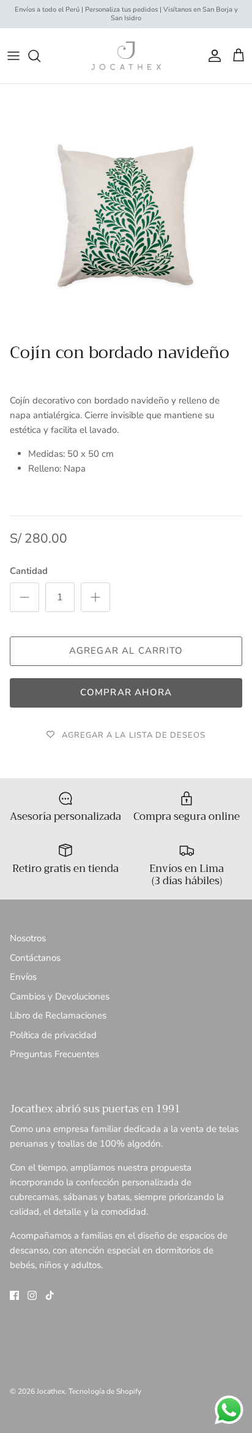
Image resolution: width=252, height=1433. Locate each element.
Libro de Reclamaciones (58, 1015)
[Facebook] (14, 1295)
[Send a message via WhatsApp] (229, 1410)
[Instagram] (32, 1295)
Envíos (23, 977)
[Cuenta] (211, 55)
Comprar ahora (126, 692)
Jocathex (51, 1391)
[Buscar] (40, 55)
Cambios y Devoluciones (59, 996)
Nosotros (28, 938)
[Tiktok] (49, 1295)
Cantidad (29, 571)
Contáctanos (35, 958)
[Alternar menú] (13, 55)
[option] (126, 210)
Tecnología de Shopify (105, 1391)
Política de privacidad (53, 1035)
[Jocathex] (126, 55)
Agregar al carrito (126, 650)
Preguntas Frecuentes (54, 1054)
